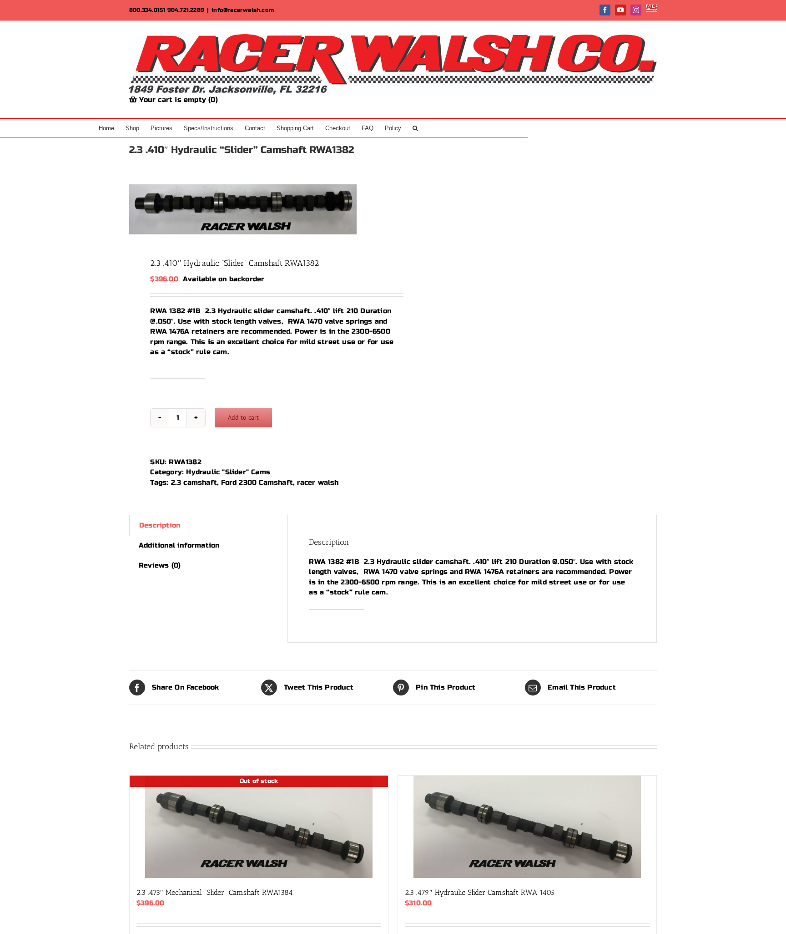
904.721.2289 (185, 10)
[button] (415, 128)
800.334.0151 (147, 10)
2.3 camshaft (194, 482)
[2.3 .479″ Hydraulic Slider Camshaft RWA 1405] (527, 827)
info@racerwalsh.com (243, 10)
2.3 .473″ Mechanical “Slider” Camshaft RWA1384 (214, 892)
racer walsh (317, 482)
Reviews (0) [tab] (160, 565)
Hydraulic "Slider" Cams (228, 472)
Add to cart (243, 417)
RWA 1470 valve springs (330, 321)
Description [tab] (159, 525)
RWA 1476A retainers (187, 331)
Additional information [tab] (179, 545)
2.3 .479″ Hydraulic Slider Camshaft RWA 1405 (479, 892)
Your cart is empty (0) (177, 100)
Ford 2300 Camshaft (257, 482)
